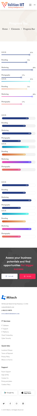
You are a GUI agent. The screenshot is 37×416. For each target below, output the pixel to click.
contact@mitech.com (7, 307)
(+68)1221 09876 (6, 310)
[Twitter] (3, 403)
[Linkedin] (23, 403)
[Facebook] (10, 403)
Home (5, 29)
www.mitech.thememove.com (10, 313)
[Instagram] (16, 403)
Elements (15, 29)
